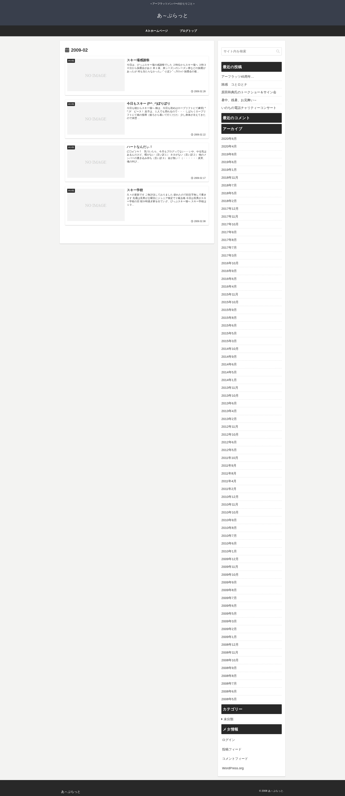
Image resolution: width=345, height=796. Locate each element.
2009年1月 (229, 637)
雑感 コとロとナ (234, 84)
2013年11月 (229, 387)
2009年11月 (229, 567)
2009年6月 (229, 605)
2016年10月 (230, 263)
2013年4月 (229, 411)
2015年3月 (229, 341)
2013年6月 (229, 403)
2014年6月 (229, 364)
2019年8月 (229, 154)
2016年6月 (229, 279)
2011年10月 (229, 458)
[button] (278, 51)
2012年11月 (229, 426)
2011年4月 (228, 481)
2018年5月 (229, 193)
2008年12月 (230, 644)
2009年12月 (230, 559)
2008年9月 (229, 668)
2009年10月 (230, 574)
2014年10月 (230, 349)
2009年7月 (229, 598)
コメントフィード (235, 758)
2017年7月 (229, 247)
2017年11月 (229, 216)
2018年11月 (229, 177)
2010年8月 (229, 528)
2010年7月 (229, 535)
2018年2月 (229, 201)
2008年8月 (229, 676)
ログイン (228, 740)
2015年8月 (229, 318)
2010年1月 (229, 551)
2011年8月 (228, 473)
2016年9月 (229, 271)
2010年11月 (229, 504)
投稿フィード (232, 749)
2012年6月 (229, 442)
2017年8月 (229, 240)
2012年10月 (230, 434)
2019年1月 (229, 170)
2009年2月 (229, 629)
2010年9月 (229, 520)
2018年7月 (229, 185)
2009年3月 (229, 621)
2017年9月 (229, 232)
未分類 (228, 719)
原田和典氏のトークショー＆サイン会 (248, 92)
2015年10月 (230, 302)
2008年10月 (230, 660)
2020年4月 (229, 146)
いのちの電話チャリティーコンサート (248, 108)
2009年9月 (229, 582)
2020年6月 (229, 138)
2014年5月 (229, 372)
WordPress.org (233, 768)
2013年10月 (230, 395)
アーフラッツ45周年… (237, 76)
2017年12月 (230, 208)
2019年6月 (229, 162)
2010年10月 (230, 512)
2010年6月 (229, 543)
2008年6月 (229, 691)
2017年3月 (229, 255)
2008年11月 (229, 652)
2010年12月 (230, 497)
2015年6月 (229, 325)
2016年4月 (229, 286)
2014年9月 (229, 356)
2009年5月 (229, 613)
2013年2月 (229, 419)
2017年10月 (230, 224)
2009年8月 (229, 590)
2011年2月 (228, 489)
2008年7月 (229, 683)
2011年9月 (228, 465)
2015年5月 (229, 333)
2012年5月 (229, 450)
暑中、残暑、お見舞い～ (239, 100)
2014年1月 (229, 380)
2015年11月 (229, 294)
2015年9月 (229, 310)
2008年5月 (229, 699)
